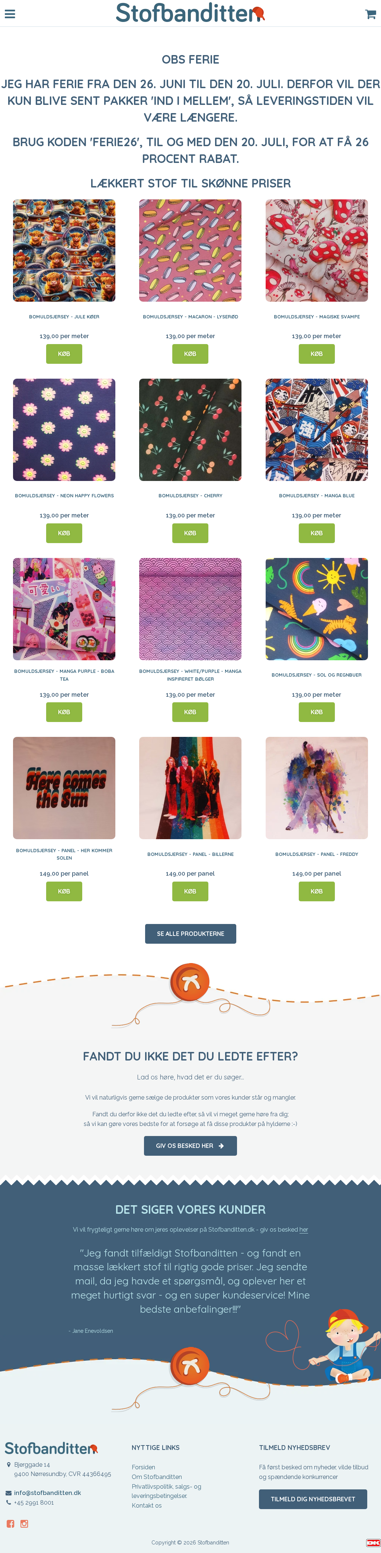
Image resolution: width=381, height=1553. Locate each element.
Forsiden (143, 1467)
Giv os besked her (187, 1145)
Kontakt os (147, 1505)
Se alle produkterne (190, 933)
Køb (64, 353)
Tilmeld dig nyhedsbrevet (313, 1499)
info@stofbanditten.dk (47, 1492)
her (304, 1229)
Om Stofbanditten (157, 1476)
